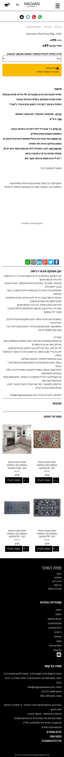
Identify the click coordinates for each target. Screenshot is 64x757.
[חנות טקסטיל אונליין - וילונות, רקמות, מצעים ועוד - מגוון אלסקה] (32, 5)
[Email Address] (59, 655)
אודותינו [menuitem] (58, 577)
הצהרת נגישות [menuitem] (55, 588)
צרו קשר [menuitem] (58, 585)
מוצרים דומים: (52, 416)
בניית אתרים (19, 755)
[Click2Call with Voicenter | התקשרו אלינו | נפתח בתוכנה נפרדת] (35, 17)
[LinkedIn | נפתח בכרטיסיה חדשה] (39, 262)
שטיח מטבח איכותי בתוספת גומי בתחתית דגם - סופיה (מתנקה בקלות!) (17, 466)
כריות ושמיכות (55, 627)
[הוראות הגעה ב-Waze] (28, 17)
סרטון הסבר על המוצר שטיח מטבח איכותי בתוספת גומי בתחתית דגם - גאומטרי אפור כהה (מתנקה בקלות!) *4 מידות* (33, 185)
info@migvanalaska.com (41, 687)
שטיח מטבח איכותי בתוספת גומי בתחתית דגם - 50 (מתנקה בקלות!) (47, 535)
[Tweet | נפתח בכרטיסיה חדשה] (50, 262)
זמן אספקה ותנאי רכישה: (46, 271)
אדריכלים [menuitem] (57, 581)
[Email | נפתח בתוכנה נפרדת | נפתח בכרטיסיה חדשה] (33, 262)
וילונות (59, 610)
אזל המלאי (51, 68)
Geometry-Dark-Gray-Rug (40, 33)
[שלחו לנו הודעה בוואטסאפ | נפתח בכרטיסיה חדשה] (41, 17)
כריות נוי (58, 632)
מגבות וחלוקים (55, 619)
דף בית (58, 27)
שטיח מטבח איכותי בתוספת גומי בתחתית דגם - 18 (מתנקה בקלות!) (47, 466)
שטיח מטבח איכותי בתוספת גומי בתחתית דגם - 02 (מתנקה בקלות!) (17, 535)
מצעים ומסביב (55, 623)
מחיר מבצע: (55, 45)
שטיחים (48, 27)
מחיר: (56, 40)
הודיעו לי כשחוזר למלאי (48, 71)
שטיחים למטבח (33, 27)
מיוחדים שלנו (55, 645)
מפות (59, 641)
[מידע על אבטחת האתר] (22, 17)
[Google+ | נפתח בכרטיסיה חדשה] (45, 262)
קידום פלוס (28, 755)
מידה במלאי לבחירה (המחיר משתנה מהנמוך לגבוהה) (34, 54)
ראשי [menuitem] (59, 573)
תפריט (57, 8)
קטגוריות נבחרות (51, 602)
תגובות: (57, 403)
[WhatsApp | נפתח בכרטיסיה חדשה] (27, 262)
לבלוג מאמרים (54, 731)
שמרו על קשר (53, 666)
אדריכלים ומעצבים (52, 740)
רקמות (58, 614)
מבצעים (58, 650)
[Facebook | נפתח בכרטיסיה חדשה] (56, 262)
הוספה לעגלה (43, 480)
